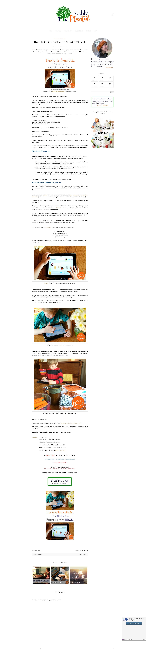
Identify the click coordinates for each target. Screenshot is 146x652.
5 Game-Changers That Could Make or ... (60, 581)
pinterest (95, 86)
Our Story (58, 31)
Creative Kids (68, 31)
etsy (110, 86)
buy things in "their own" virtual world (71, 423)
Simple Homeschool (59, 38)
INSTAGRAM (72, 468)
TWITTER (56, 468)
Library (89, 31)
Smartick (45, 195)
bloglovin (102, 86)
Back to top (109, 648)
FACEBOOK (47, 468)
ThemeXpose (45, 648)
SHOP (95, 31)
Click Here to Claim (60, 462)
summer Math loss (60, 450)
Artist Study (79, 31)
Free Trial (50, 455)
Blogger (102, 113)
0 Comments (37, 550)
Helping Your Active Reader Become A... (77, 581)
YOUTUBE (63, 468)
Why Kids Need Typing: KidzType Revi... (41, 581)
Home (50, 31)
